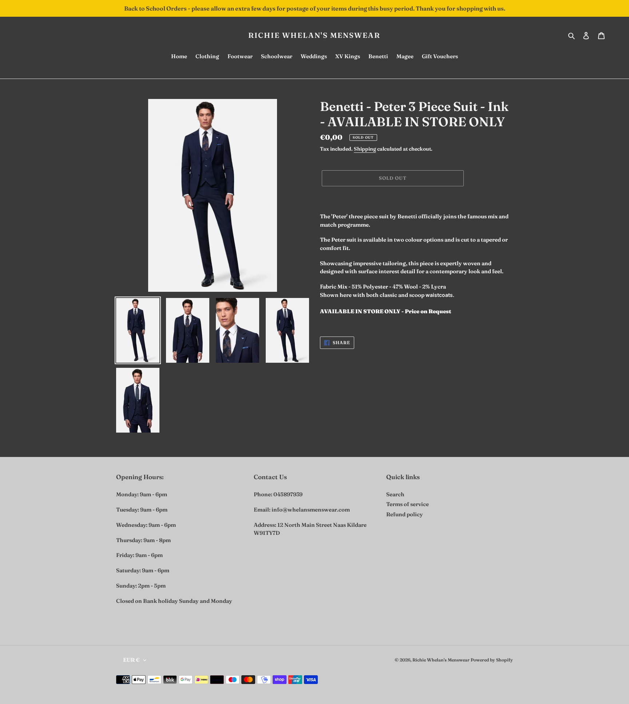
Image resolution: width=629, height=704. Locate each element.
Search (395, 494)
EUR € (131, 659)
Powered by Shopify (492, 660)
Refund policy (404, 514)
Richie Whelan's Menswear (314, 35)
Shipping (365, 149)
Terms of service (407, 504)
